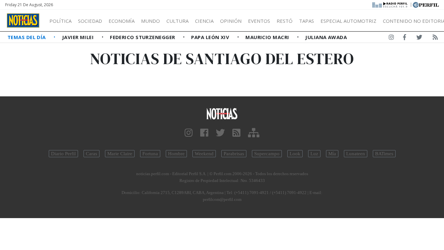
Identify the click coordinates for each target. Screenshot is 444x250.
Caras (91, 153)
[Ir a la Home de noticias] (222, 113)
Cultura (177, 21)
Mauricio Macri (268, 37)
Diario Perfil (63, 153)
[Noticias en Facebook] (404, 38)
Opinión (231, 21)
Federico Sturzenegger (143, 37)
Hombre (176, 153)
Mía (332, 153)
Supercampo (267, 153)
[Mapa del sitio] (253, 133)
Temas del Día (27, 37)
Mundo (150, 21)
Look (295, 153)
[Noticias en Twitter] (419, 38)
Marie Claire (119, 153)
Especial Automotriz (348, 21)
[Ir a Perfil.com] (426, 4)
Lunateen (355, 153)
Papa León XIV (210, 37)
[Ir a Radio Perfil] (390, 4)
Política (60, 21)
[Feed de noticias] (435, 38)
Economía (122, 21)
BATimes (384, 153)
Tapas (306, 21)
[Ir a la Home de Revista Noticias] (23, 20)
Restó (285, 21)
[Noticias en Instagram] (391, 38)
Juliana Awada (326, 37)
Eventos (259, 21)
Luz (314, 153)
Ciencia (204, 21)
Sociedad (90, 21)
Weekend (204, 153)
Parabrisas (234, 153)
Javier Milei (78, 37)
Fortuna (150, 153)
